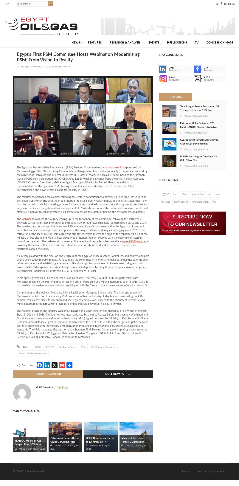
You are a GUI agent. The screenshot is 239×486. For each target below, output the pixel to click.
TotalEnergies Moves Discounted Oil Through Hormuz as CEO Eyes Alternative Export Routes (199, 110)
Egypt (165, 194)
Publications (177, 42)
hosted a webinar (114, 167)
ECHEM (50, 347)
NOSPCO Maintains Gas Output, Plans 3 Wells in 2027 (28, 445)
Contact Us (201, 471)
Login (6, 4)
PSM (83, 347)
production (198, 194)
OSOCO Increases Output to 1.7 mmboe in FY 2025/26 (100, 442)
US (214, 202)
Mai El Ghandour (62, 67)
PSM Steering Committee (103, 347)
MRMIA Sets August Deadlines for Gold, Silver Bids (198, 159)
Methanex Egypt (67, 347)
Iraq (175, 194)
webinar (26, 219)
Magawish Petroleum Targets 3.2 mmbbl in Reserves (132, 442)
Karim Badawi (181, 202)
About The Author (48, 374)
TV (196, 42)
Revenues (165, 202)
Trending (175, 97)
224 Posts (62, 387)
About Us (185, 471)
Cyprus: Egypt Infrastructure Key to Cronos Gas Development (199, 142)
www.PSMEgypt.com (134, 241)
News (76, 42)
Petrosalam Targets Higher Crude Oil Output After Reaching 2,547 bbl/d (64, 442)
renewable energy (200, 202)
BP (209, 194)
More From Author (118, 374)
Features (95, 42)
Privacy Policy (219, 471)
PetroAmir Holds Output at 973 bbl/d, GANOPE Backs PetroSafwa (198, 125)
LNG (217, 194)
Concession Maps (220, 42)
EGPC (38, 347)
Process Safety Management (32, 353)
